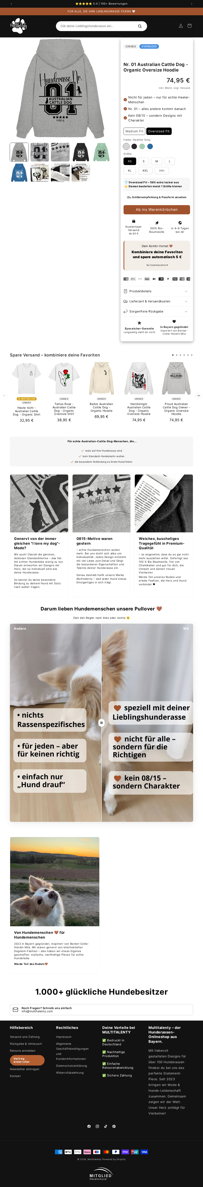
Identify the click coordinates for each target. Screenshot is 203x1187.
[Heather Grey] (126, 146)
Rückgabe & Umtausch (26, 1043)
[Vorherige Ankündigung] (11, 4)
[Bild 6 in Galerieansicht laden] (19, 172)
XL (130, 170)
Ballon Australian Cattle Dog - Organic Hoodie (101, 407)
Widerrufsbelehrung (70, 1072)
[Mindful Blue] (150, 146)
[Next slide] (198, 395)
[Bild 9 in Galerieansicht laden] (81, 172)
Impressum (63, 1036)
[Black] (134, 146)
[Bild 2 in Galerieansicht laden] (40, 152)
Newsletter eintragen (24, 1069)
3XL (164, 171)
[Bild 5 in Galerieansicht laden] (101, 152)
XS (130, 161)
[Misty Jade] (142, 146)
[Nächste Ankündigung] (191, 4)
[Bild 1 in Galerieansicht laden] (19, 152)
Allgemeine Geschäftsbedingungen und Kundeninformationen (72, 1051)
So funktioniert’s (157, 265)
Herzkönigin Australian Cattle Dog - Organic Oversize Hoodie (138, 408)
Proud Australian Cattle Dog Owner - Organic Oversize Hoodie (176, 408)
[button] (189, 25)
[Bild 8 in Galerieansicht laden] (60, 172)
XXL (145, 170)
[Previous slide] (5, 395)
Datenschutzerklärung (71, 1065)
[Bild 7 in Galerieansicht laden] (40, 172)
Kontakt (15, 1076)
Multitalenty (94, 1159)
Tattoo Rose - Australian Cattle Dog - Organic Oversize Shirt (64, 408)
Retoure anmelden (22, 1050)
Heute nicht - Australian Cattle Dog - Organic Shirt (26, 411)
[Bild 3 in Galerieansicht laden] (60, 152)
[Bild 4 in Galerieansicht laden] (81, 152)
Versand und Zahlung (25, 1036)
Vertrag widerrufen (21, 1060)
